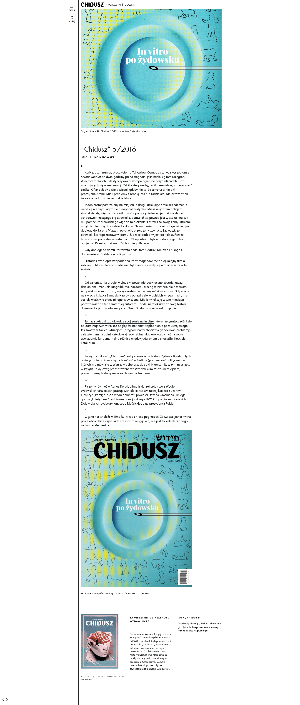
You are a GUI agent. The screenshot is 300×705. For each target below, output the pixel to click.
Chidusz (92, 4)
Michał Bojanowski (98, 157)
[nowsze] (3, 700)
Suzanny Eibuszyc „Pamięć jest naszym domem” (131, 392)
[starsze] (7, 700)
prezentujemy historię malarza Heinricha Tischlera (115, 373)
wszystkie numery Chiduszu (109, 593)
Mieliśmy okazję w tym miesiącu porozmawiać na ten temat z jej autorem (132, 301)
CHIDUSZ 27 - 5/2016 (137, 593)
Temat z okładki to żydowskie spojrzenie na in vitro (119, 321)
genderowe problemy (175, 330)
